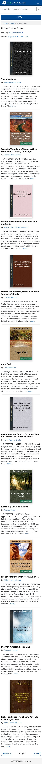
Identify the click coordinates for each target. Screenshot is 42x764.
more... (13, 106)
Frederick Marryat (11, 650)
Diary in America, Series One (15, 646)
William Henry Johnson (12, 580)
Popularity (12, 37)
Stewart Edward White (12, 82)
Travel (22, 17)
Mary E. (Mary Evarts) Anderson (16, 227)
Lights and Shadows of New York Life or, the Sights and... (19, 718)
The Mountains (8, 79)
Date (27, 37)
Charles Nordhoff (10, 297)
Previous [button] (7, 754)
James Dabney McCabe (12, 723)
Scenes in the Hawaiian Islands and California (19, 222)
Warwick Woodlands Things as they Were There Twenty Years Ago (19, 150)
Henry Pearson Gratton (13, 440)
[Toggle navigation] (38, 3)
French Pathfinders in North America (20, 576)
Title (22, 37)
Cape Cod (6, 364)
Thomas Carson (10, 510)
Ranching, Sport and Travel (14, 506)
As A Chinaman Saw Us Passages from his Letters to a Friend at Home (20, 435)
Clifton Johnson (10, 367)
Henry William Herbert (12, 155)
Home (5, 23)
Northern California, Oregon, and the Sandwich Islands (20, 292)
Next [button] (36, 754)
